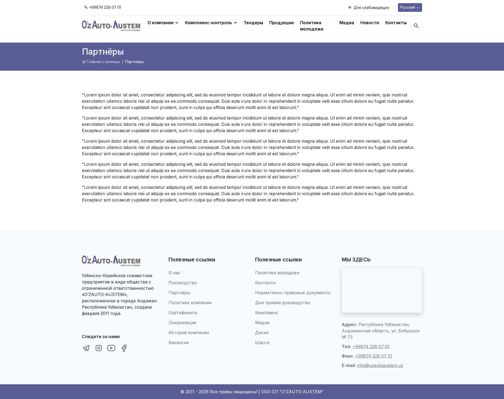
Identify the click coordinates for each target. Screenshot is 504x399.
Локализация (182, 322)
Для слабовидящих (371, 7)
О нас (174, 272)
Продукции (281, 22)
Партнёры (179, 292)
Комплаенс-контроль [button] (209, 22)
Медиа (346, 22)
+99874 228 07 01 (105, 7)
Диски (262, 332)
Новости (369, 22)
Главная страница (103, 61)
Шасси (262, 342)
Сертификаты (183, 312)
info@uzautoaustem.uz (380, 365)
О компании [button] (161, 22)
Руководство (183, 282)
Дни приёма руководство (282, 302)
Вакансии (179, 342)
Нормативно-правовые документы (292, 292)
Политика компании (190, 302)
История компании (189, 332)
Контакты (396, 22)
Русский (408, 7)
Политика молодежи (311, 26)
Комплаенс (266, 312)
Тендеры (253, 22)
